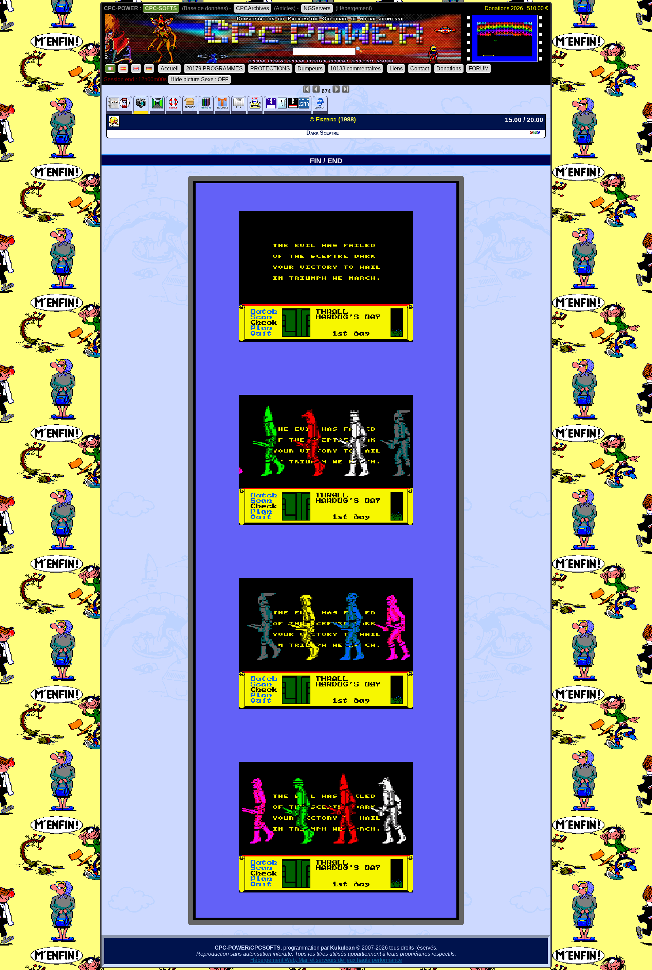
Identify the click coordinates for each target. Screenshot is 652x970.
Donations (448, 68)
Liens (396, 68)
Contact (419, 68)
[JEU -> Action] (115, 124)
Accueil (170, 68)
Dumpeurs (310, 68)
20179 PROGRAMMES (214, 68)
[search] (359, 49)
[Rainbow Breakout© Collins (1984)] (504, 60)
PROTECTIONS (270, 68)
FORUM (479, 68)
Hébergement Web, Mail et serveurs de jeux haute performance (326, 960)
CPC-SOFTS (161, 8)
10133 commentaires (355, 68)
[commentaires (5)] (320, 105)
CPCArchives (252, 8)
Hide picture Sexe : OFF (199, 79)
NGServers (317, 8)
